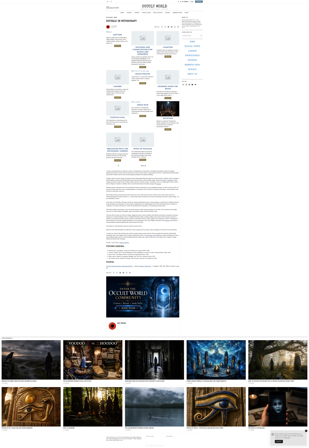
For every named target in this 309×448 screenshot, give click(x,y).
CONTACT (192, 70)
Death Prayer (142, 74)
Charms (117, 86)
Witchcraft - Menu (111, 17)
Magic (109, 178)
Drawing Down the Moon (168, 87)
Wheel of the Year (124, 242)
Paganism (149, 235)
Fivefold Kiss (117, 117)
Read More (117, 45)
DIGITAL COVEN (192, 46)
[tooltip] (180, 1)
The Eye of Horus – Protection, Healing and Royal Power (205, 428)
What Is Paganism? (69, 428)
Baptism (117, 35)
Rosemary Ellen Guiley (145, 266)
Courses (192, 60)
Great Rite (142, 105)
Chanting (168, 47)
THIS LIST (195, 20)
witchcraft (170, 180)
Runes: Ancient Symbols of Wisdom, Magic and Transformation (206, 381)
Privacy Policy (169, 436)
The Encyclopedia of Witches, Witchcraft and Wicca (119, 266)
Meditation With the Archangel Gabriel (117, 150)
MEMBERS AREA (192, 65)
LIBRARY (192, 51)
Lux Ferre (114, 26)
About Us (192, 74)
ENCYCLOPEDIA (192, 56)
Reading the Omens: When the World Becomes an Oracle (19, 381)
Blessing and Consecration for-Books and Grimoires (143, 50)
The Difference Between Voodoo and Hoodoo (77, 381)
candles (152, 218)
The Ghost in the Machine (256, 428)
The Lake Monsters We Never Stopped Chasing (139, 428)
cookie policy (286, 437)
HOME (192, 42)
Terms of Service (150, 436)
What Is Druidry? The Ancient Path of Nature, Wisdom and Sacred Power (271, 381)
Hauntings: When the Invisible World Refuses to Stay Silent (144, 381)
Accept (278, 441)
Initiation (168, 118)
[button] (201, 35)
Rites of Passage (142, 149)
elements (167, 220)
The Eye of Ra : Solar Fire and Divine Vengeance (17, 428)
